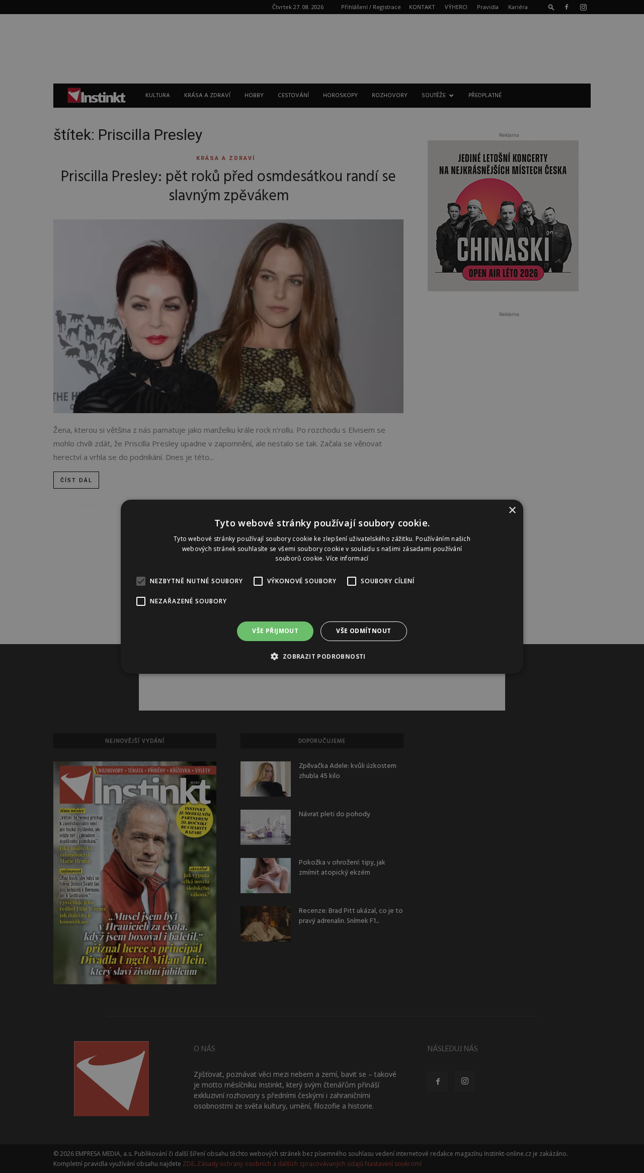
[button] (321, 656)
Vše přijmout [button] (275, 631)
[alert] (322, 586)
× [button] (512, 510)
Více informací (347, 558)
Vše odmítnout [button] (363, 631)
